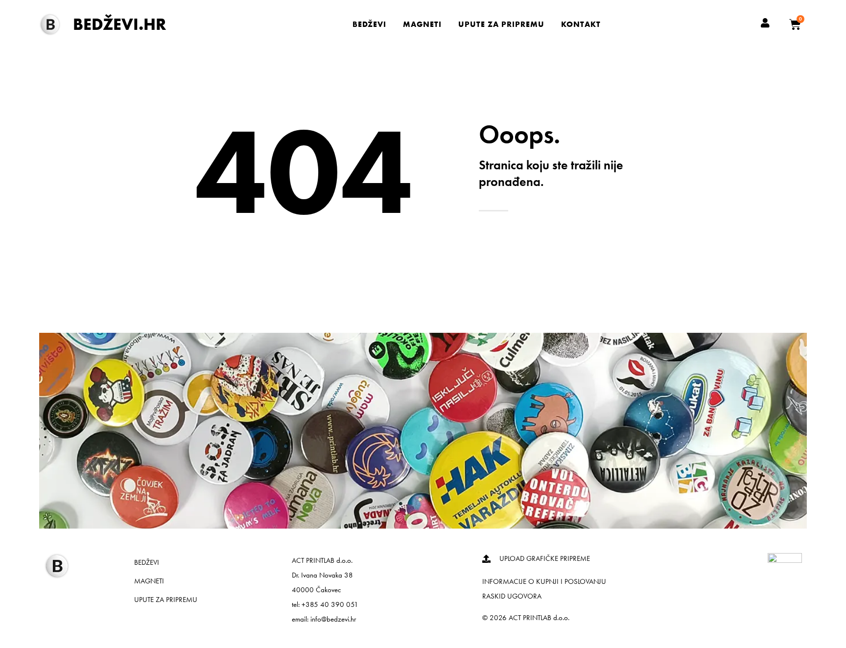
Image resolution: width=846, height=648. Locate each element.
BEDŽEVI (369, 24)
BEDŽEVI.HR (119, 24)
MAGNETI (422, 24)
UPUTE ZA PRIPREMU (501, 24)
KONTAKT (581, 24)
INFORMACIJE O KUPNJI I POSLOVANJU (544, 581)
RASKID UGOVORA (511, 596)
